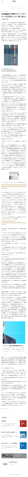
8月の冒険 (3, 421)
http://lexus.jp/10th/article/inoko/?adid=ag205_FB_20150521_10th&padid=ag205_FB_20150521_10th (13, 222)
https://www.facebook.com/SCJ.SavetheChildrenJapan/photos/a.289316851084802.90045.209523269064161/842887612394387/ (14, 186)
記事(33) (6, 408)
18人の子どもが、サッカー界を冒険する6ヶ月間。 (12, 443)
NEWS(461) (3, 408)
